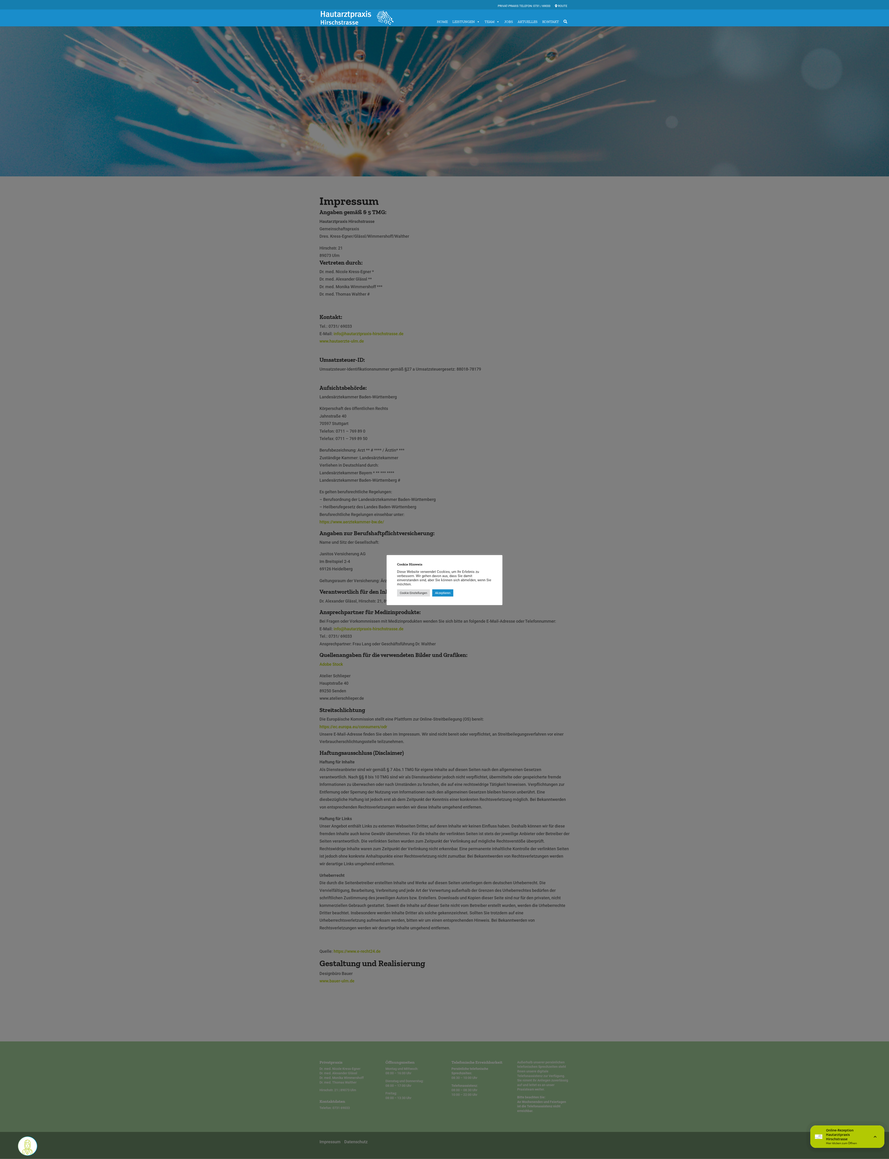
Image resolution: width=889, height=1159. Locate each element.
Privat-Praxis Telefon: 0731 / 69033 (524, 6)
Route (562, 6)
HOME (442, 21)
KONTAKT (550, 21)
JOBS (508, 21)
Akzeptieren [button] (443, 593)
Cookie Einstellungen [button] (413, 593)
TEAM (490, 21)
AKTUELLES (528, 21)
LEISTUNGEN (463, 21)
